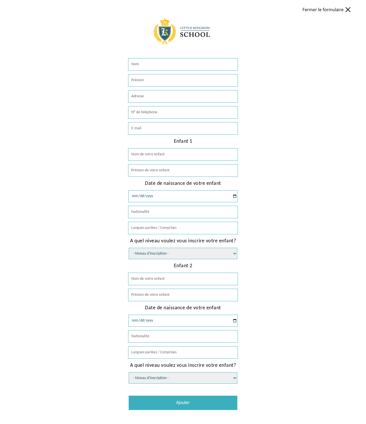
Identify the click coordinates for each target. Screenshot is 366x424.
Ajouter (183, 403)
